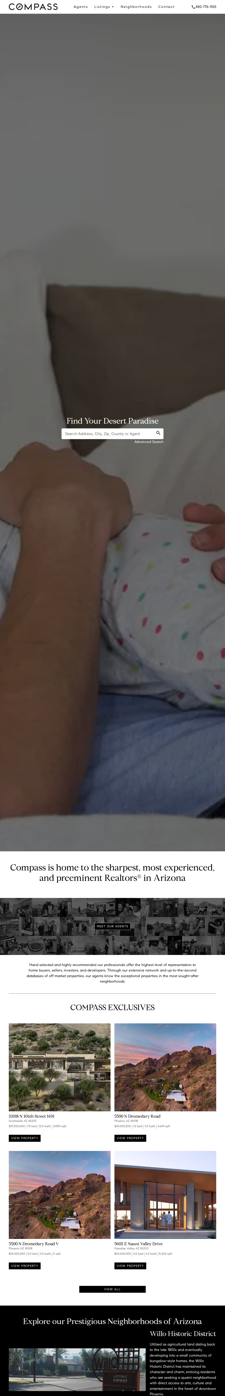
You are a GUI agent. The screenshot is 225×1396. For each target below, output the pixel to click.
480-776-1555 (203, 7)
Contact (166, 7)
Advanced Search (148, 441)
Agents (81, 7)
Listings (104, 7)
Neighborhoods (136, 7)
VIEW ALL (112, 1289)
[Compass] (33, 11)
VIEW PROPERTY (24, 1138)
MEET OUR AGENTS (112, 926)
